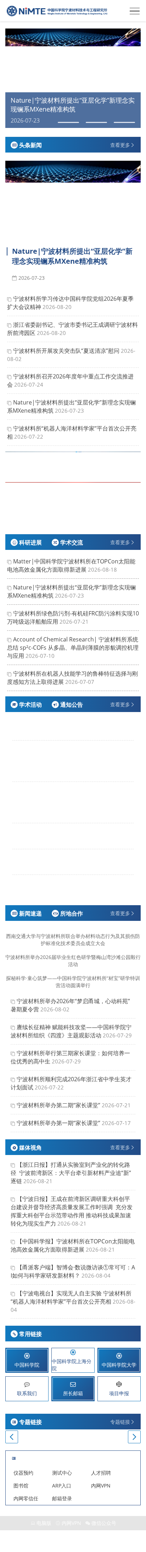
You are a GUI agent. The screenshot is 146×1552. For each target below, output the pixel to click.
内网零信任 (25, 1498)
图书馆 (20, 1485)
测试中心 (62, 1472)
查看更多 (120, 144)
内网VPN (101, 1485)
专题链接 (120, 1421)
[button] (11, 78)
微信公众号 (103, 1523)
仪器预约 (23, 1472)
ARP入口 (61, 1485)
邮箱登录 (62, 1498)
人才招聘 (101, 1472)
